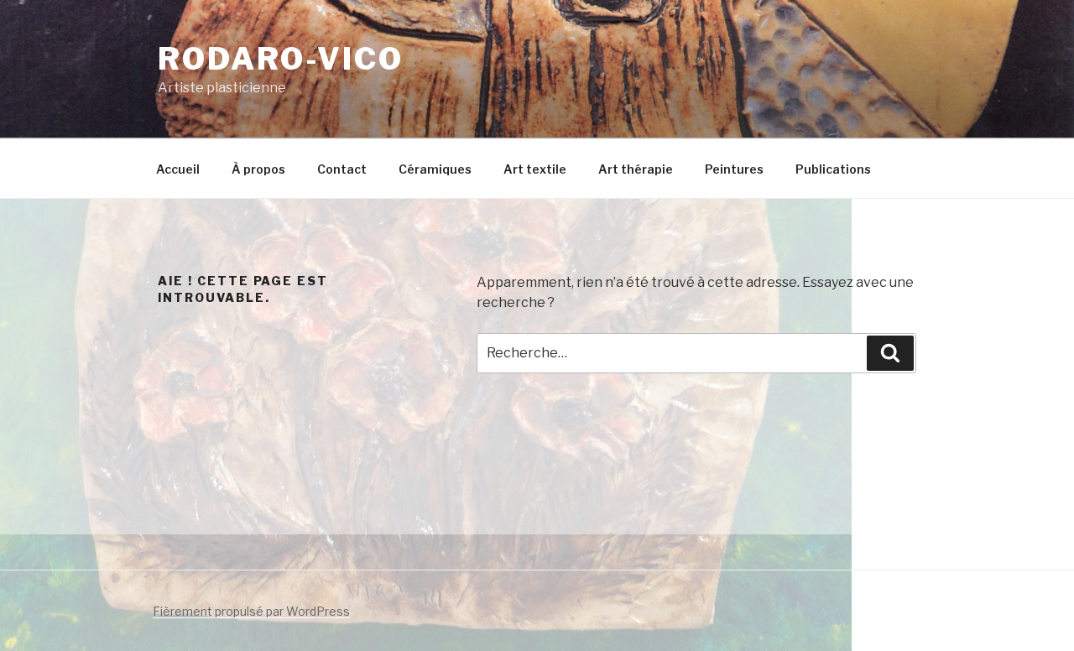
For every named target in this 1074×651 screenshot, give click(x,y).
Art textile (534, 169)
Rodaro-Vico (281, 58)
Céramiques (435, 169)
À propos (258, 169)
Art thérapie (635, 169)
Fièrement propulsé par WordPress (251, 611)
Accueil (178, 169)
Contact (342, 169)
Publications (833, 169)
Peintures (734, 169)
